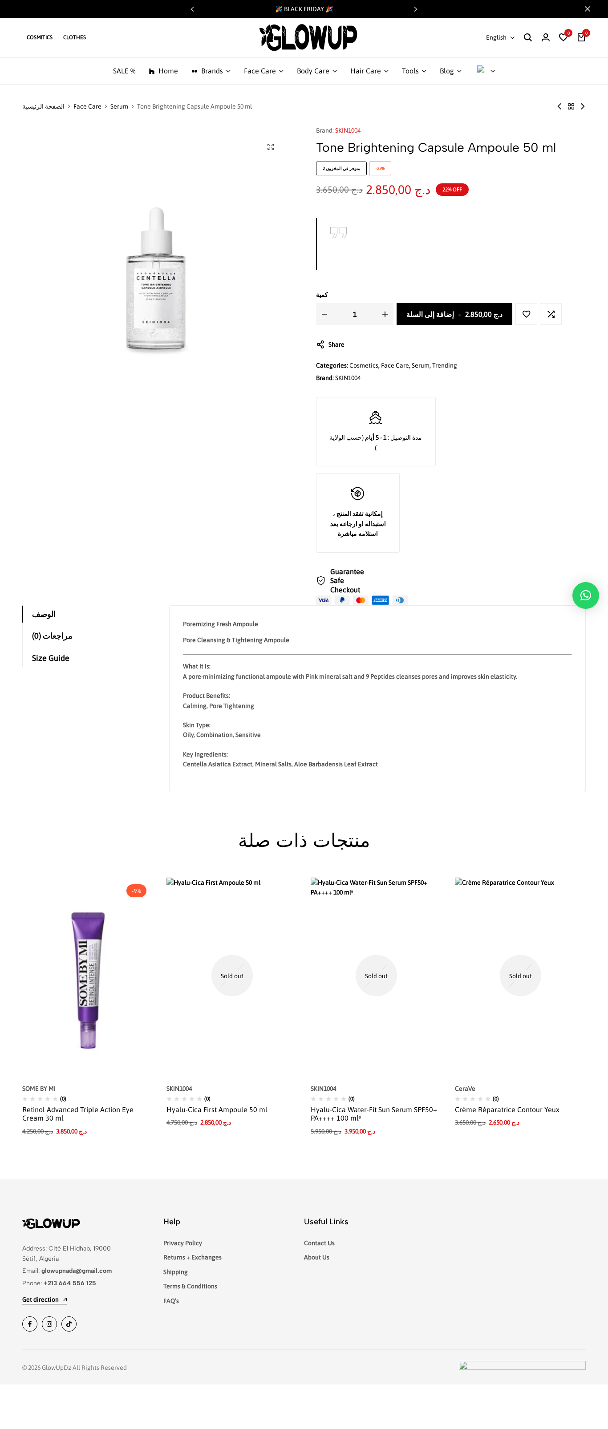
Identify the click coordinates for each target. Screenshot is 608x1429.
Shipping (175, 1271)
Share (336, 344)
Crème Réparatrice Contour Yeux (507, 1109)
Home (168, 71)
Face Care (260, 71)
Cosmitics (40, 37)
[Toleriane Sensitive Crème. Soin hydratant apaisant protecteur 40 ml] (583, 106)
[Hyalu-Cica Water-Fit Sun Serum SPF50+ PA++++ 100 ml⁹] (376, 976)
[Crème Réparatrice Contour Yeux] (520, 976)
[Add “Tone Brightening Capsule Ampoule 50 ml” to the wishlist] (526, 314)
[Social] (29, 1324)
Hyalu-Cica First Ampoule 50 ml (217, 1109)
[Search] (528, 38)
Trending (444, 365)
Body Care (313, 71)
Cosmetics (363, 365)
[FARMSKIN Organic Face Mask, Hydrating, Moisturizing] (559, 106)
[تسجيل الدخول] (546, 38)
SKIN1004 (348, 130)
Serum (119, 106)
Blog (447, 71)
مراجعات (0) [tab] (52, 635)
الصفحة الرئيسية (43, 106)
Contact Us (319, 1243)
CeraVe (465, 1088)
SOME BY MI (39, 1088)
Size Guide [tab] (50, 658)
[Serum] (571, 106)
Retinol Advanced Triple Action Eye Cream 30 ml (78, 1113)
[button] (416, 9)
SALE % (124, 71)
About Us (316, 1257)
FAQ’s (171, 1300)
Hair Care (365, 71)
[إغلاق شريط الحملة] (592, 9)
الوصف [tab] (44, 614)
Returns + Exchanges (192, 1257)
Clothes (74, 37)
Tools (410, 71)
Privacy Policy (182, 1243)
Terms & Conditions (190, 1286)
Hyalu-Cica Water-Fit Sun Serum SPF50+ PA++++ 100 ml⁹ (374, 1113)
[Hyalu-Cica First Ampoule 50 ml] (231, 976)
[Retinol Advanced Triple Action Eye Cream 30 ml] (87, 976)
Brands (212, 71)
